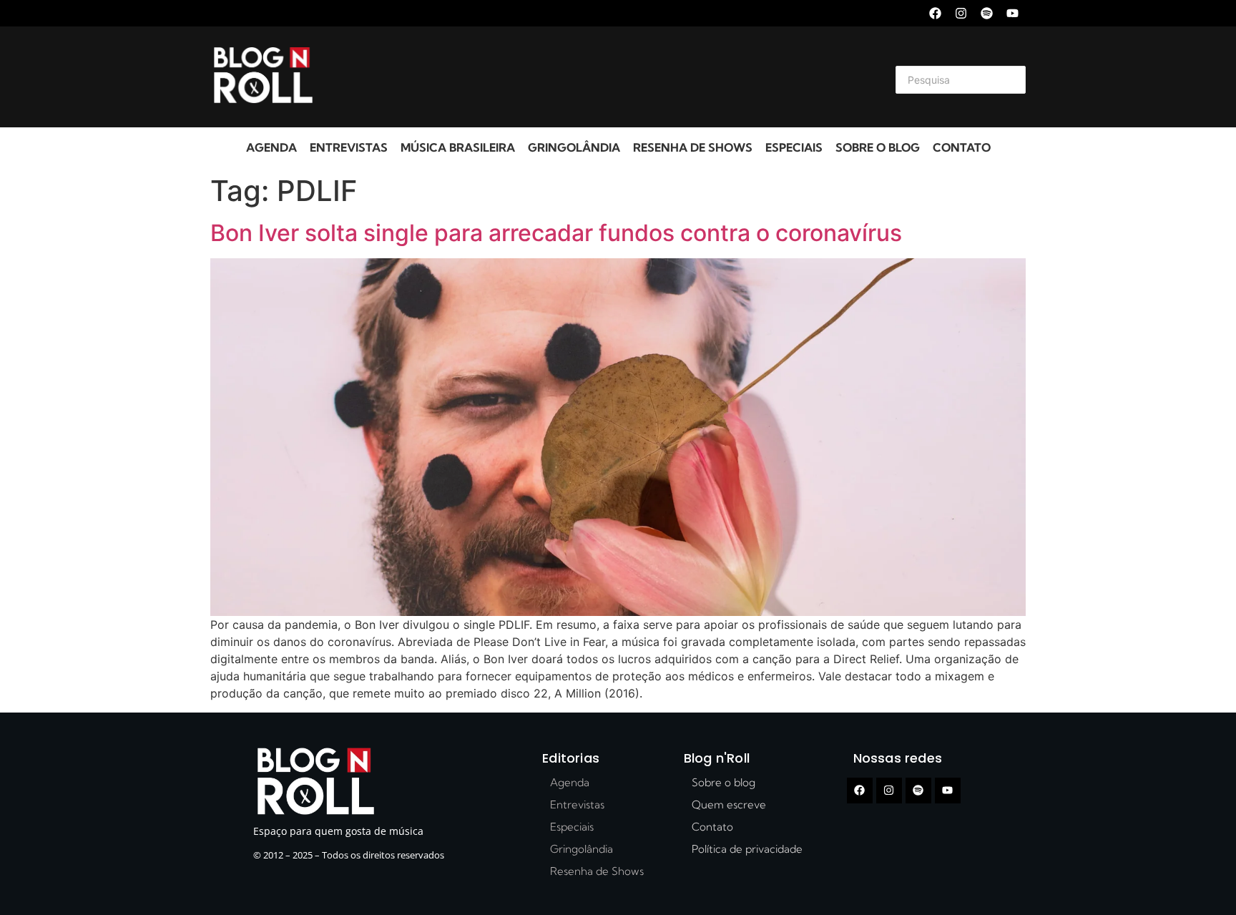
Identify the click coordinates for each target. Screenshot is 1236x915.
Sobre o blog (877, 147)
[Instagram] (961, 13)
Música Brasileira (458, 147)
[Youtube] (1012, 13)
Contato (962, 147)
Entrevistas (349, 147)
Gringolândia (574, 147)
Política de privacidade (747, 849)
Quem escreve (729, 804)
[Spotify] (987, 13)
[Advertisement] (600, 77)
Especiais (794, 147)
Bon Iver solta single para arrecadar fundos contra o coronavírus (556, 233)
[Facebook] (935, 13)
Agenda (271, 147)
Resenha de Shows (692, 147)
